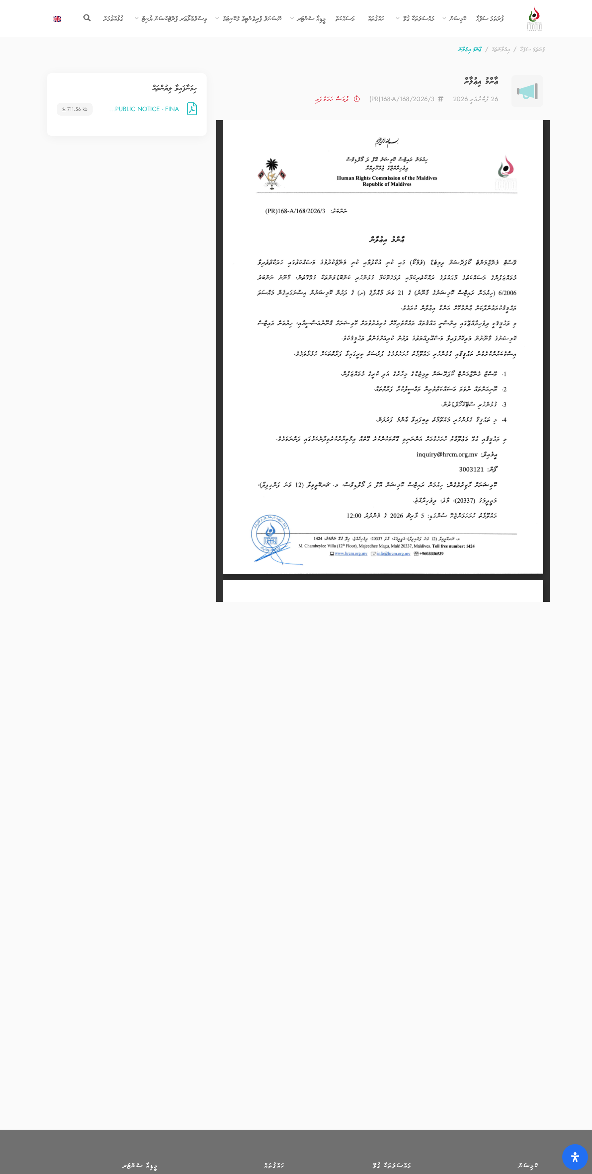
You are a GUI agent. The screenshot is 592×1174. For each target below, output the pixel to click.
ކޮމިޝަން (458, 18)
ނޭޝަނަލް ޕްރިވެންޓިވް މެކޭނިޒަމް (252, 18)
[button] (445, 18)
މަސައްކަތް (345, 18)
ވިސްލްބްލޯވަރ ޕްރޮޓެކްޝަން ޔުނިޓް (174, 18)
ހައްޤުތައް (376, 18)
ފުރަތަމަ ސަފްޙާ (490, 18)
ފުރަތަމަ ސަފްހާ (532, 49)
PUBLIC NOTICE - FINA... (144, 109)
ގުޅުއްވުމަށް (113, 18)
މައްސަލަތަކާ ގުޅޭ (419, 18)
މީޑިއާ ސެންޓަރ (311, 18)
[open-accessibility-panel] (575, 1157)
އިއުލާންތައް (501, 49)
